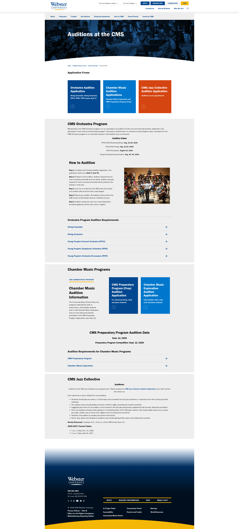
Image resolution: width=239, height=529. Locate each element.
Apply (145, 3)
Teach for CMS (148, 16)
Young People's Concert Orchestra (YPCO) (86, 241)
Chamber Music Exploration (80, 365)
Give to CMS (119, 16)
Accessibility (108, 512)
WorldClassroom (156, 512)
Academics (150, 8)
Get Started (85, 16)
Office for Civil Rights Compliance (81, 513)
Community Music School (79, 65)
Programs (63, 16)
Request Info (158, 3)
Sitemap (153, 508)
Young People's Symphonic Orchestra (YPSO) (88, 248)
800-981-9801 (73, 491)
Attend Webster (164, 8)
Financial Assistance (102, 16)
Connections (173, 3)
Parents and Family (134, 512)
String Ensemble (75, 227)
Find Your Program (129, 3)
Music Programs (93, 65)
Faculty (74, 16)
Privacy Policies (74, 511)
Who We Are (179, 8)
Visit (148, 500)
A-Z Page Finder (109, 508)
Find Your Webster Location (107, 3)
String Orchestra (75, 234)
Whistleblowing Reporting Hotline (81, 516)
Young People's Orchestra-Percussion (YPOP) (88, 256)
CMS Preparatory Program (80, 358)
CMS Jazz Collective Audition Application (140, 389)
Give (184, 3)
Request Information (129, 500)
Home (52, 16)
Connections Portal (134, 508)
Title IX (84, 511)
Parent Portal (133, 16)
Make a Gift (162, 500)
